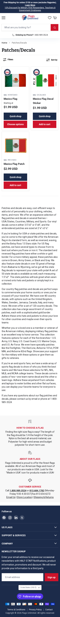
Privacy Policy (35, 609)
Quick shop (15, 116)
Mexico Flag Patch (14, 163)
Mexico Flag (10, 98)
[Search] (54, 27)
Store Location (24, 497)
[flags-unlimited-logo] (30, 18)
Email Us (10, 497)
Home (4, 43)
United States (28, 587)
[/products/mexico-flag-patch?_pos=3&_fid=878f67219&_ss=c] (15, 145)
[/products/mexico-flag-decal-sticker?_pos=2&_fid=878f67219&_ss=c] (44, 80)
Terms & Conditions (16, 609)
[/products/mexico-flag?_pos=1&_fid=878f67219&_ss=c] (15, 80)
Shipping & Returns (44, 497)
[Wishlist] (50, 17)
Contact (49, 609)
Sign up (52, 577)
